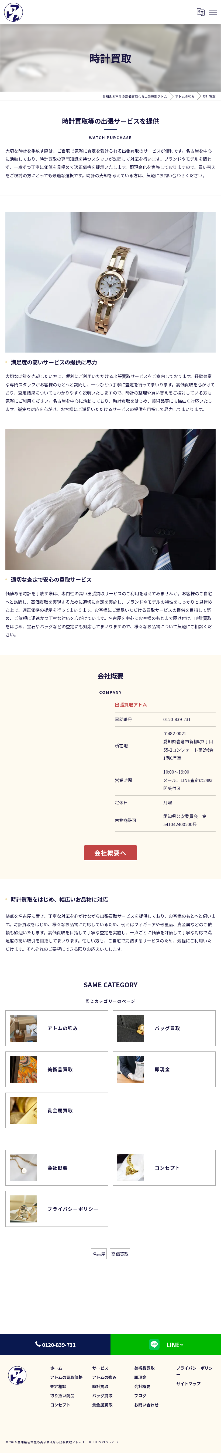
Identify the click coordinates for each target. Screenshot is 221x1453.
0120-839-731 (177, 719)
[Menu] (212, 12)
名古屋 (98, 1254)
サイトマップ (188, 1383)
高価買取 (120, 1254)
